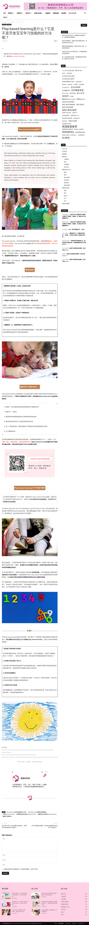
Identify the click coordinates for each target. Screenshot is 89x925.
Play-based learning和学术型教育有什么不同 (16, 812)
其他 (65, 162)
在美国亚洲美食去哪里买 (68, 79)
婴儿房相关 (67, 177)
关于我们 (64, 151)
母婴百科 (10, 13)
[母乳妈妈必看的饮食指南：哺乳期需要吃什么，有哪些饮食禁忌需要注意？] (35, 904)
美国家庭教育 (69, 126)
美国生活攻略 (38, 13)
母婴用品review (66, 169)
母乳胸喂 (72, 96)
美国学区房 (64, 121)
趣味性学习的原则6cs (7, 816)
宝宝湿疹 (81, 84)
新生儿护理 (80, 93)
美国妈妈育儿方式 (75, 115)
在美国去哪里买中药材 (68, 81)
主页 (4, 13)
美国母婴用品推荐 (80, 132)
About (5, 17)
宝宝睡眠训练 (66, 90)
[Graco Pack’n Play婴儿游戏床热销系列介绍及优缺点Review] (35, 895)
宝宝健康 (66, 164)
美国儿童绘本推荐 (69, 110)
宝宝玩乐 (66, 167)
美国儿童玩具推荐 (67, 107)
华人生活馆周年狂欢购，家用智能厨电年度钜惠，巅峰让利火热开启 (74, 57)
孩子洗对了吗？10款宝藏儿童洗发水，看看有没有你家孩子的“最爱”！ (14, 826)
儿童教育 (12, 22)
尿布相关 (66, 182)
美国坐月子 (75, 112)
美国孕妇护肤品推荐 (67, 118)
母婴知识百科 (65, 188)
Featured (64, 149)
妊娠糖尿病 (69, 84)
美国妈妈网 (5, 923)
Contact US (81, 923)
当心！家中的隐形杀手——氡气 (76, 229)
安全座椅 (66, 180)
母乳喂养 (65, 96)
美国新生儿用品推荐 (79, 129)
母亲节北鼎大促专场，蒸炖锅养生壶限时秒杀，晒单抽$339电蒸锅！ (73, 36)
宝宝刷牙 (75, 84)
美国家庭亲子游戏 (66, 124)
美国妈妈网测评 (65, 115)
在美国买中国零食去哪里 (68, 76)
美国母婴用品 (68, 132)
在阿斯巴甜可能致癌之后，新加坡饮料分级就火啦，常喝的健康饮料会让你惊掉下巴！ (74, 242)
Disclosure (72, 13)
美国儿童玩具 (80, 104)
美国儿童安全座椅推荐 (68, 104)
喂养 (65, 175)
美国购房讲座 (81, 135)
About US (74, 923)
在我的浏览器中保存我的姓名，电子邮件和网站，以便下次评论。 (21, 869)
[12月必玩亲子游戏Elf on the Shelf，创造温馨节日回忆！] (6, 912)
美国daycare (81, 99)
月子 (65, 198)
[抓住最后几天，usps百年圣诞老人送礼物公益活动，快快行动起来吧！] (6, 904)
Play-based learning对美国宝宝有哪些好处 (37, 812)
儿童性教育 (69, 73)
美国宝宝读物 (72, 121)
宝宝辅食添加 (77, 90)
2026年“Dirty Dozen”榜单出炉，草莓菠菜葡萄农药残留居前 (74, 52)
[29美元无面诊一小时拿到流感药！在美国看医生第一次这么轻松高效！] (6, 895)
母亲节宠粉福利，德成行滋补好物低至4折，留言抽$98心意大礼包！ (74, 41)
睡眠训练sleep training (68, 99)
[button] (85, 13)
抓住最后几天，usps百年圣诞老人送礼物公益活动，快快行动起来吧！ (20, 903)
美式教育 (66, 138)
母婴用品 (19, 13)
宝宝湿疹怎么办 (65, 87)
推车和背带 (67, 185)
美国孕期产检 (76, 118)
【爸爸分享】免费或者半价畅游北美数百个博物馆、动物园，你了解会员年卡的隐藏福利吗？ (74, 216)
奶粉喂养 (64, 84)
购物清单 (48, 13)
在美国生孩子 (78, 81)
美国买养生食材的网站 (68, 102)
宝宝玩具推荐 (75, 87)
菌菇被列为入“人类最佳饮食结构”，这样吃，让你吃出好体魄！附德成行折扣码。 (73, 235)
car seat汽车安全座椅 (68, 70)
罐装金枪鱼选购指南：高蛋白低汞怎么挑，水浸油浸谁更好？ (74, 47)
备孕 (65, 190)
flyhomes (78, 70)
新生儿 (66, 196)
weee (63, 73)
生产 (65, 201)
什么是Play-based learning (9, 814)
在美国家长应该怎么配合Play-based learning (26, 814)
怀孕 (65, 193)
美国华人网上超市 (66, 112)
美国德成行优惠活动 (67, 129)
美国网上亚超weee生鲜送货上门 (69, 135)
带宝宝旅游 (73, 93)
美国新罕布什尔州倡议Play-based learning (47, 814)
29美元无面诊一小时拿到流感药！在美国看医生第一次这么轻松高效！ (20, 895)
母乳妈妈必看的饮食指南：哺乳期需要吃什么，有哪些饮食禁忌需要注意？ (49, 903)
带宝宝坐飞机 (65, 93)
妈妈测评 (63, 13)
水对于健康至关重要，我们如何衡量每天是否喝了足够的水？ (44, 826)
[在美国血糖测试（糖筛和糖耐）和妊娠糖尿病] (35, 912)
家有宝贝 (28, 13)
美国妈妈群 (56, 13)
